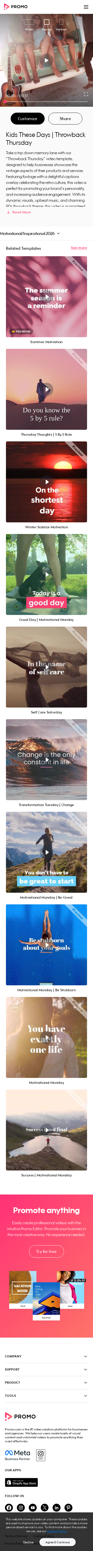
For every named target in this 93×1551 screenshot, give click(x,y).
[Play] (46, 60)
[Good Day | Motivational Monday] (46, 574)
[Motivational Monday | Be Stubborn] (46, 944)
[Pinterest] (68, 1508)
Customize (27, 118)
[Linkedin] (57, 1508)
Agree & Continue (57, 1542)
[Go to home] (17, 7)
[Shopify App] (46, 1482)
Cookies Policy (57, 1531)
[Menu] (86, 7)
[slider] (5, 101)
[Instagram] (40, 1455)
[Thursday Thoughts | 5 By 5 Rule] (46, 389)
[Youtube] (33, 1508)
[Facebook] (17, 1455)
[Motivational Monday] (46, 1037)
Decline (28, 1542)
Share (65, 118)
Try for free (46, 1251)
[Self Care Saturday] (46, 667)
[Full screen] (86, 94)
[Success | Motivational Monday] (46, 1130)
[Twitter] (45, 1508)
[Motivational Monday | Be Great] (46, 852)
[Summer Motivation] (46, 296)
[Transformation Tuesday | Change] (46, 759)
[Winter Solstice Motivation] (46, 481)
